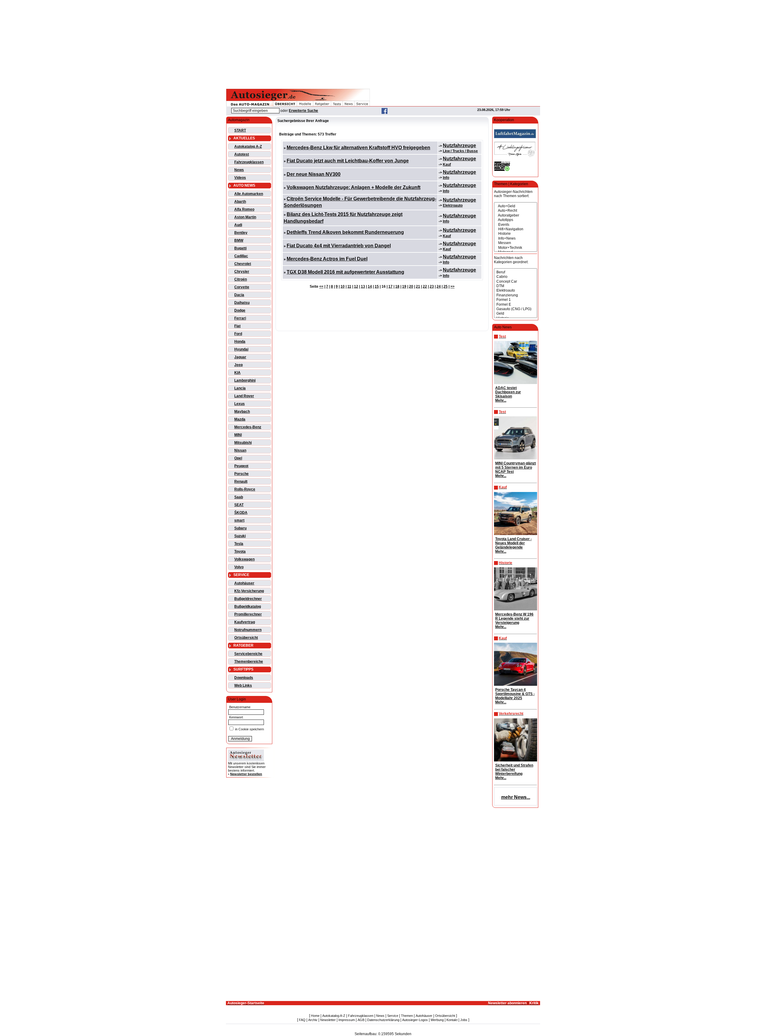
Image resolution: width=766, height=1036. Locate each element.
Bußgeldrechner (248, 599)
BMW (238, 240)
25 (445, 286)
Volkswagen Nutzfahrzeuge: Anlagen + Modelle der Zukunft (353, 187)
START (240, 130)
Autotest (241, 154)
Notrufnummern (248, 630)
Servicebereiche (248, 654)
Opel (238, 458)
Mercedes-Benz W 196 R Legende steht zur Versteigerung (514, 618)
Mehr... (500, 400)
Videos (240, 178)
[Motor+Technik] (515, 248)
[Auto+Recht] (515, 210)
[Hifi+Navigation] (515, 229)
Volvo (239, 567)
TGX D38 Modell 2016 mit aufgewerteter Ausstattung (345, 272)
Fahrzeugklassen (249, 162)
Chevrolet (242, 264)
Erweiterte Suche (303, 111)
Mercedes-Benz (247, 427)
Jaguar (240, 357)
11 (349, 286)
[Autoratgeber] (515, 215)
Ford (238, 334)
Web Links (243, 685)
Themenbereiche (248, 661)
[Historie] (515, 233)
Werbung (437, 1020)
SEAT (239, 505)
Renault (240, 481)
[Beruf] (515, 272)
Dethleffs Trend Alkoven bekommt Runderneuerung (345, 232)
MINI (238, 435)
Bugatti (240, 248)
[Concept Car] (515, 281)
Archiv (312, 1020)
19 (404, 286)
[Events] (515, 225)
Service (392, 1015)
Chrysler (241, 271)
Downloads (243, 678)
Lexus (239, 404)
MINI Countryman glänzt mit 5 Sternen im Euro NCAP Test (515, 467)
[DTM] (515, 286)
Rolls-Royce (244, 489)
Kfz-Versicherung (249, 591)
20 (411, 286)
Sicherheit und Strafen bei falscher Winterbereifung (514, 769)
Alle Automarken (248, 194)
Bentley (240, 233)
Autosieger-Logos (415, 1020)
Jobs (463, 1020)
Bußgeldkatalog (247, 606)
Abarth (240, 201)
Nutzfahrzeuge (459, 145)
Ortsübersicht (246, 638)
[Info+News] (515, 238)
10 (343, 286)
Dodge (239, 310)
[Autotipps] (515, 220)
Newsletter (328, 1020)
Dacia (239, 295)
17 (390, 286)
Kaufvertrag (244, 622)
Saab (238, 497)
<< (321, 286)
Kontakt (452, 1020)
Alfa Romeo (244, 209)
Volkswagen (244, 559)
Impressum (346, 1020)
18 (397, 286)
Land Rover (244, 396)
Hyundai (241, 349)
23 (432, 286)
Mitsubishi (243, 443)
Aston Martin (245, 217)
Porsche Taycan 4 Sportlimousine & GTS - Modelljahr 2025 (515, 694)
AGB (361, 1020)
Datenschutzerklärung (383, 1020)
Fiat (237, 326)
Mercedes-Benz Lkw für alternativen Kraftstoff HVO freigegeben (358, 147)
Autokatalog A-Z (248, 146)
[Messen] (515, 243)
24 (439, 286)
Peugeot (241, 466)
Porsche (241, 474)
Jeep (238, 365)
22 (425, 286)
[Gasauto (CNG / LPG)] (515, 309)
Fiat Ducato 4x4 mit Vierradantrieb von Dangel (339, 245)
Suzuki (240, 536)
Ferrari (240, 318)
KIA (237, 373)
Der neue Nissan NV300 (314, 174)
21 (418, 286)
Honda (239, 341)
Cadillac (241, 256)
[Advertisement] (383, 43)
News (239, 170)
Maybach (242, 411)
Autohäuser (244, 583)
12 (356, 286)
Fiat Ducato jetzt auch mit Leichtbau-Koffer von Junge (348, 160)
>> (452, 286)
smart (239, 520)
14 (370, 286)
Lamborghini (245, 380)
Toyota (240, 551)
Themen (407, 1015)
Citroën (240, 279)
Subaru (240, 528)
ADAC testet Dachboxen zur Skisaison (508, 392)
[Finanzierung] (515, 295)
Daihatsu (242, 303)
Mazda (239, 419)
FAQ (302, 1020)
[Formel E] (515, 304)
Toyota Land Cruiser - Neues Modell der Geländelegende (513, 543)
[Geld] (515, 313)
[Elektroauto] (515, 290)
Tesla (238, 544)
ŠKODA (240, 513)
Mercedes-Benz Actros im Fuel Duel (327, 258)
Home (315, 1015)
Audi (238, 225)
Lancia (240, 388)
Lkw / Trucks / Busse (460, 151)
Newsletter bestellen (246, 774)
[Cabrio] (515, 277)
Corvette (241, 287)
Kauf (447, 164)
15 (377, 286)
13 (363, 286)
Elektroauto (453, 205)
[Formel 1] (515, 300)
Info (446, 178)
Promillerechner (248, 614)
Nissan (240, 450)
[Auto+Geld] (515, 206)
